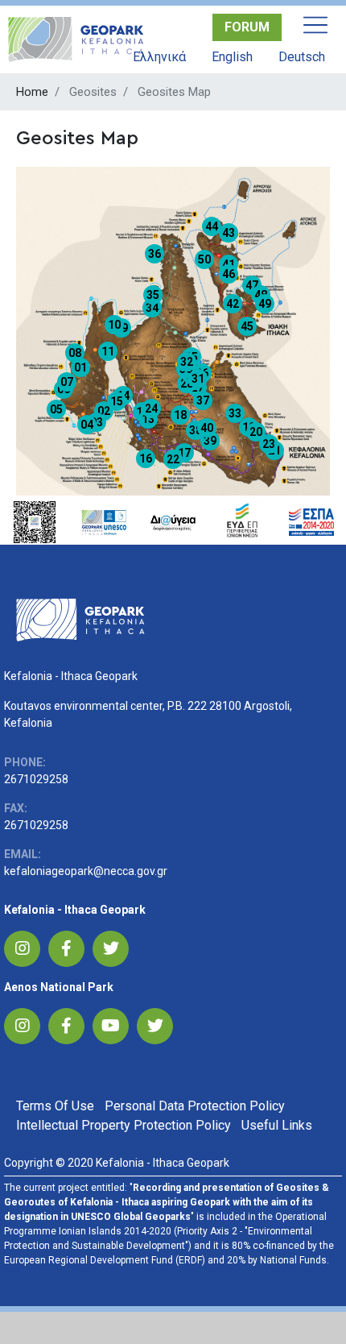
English (232, 56)
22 (173, 459)
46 (228, 274)
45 (247, 326)
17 (184, 452)
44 (211, 226)
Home (32, 92)
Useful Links (276, 1125)
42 (232, 303)
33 (235, 413)
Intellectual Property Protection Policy (123, 1125)
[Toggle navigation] (315, 25)
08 (74, 352)
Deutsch (301, 56)
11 (107, 351)
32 (186, 361)
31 (198, 378)
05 (56, 409)
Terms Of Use (55, 1106)
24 (151, 408)
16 (145, 458)
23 (268, 444)
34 (152, 307)
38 (195, 430)
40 (206, 427)
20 (255, 431)
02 (103, 410)
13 (148, 419)
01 (80, 367)
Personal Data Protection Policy (195, 1106)
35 (152, 294)
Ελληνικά (159, 56)
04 (86, 424)
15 (116, 401)
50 (204, 259)
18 (180, 415)
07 (66, 381)
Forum (247, 27)
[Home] (76, 39)
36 (154, 253)
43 (228, 232)
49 (264, 303)
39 (210, 440)
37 (202, 400)
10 (114, 324)
